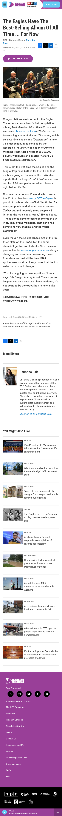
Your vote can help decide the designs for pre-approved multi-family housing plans (41, 494)
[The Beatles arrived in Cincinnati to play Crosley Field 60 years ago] (13, 514)
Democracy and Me (15, 745)
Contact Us (11, 738)
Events (9, 732)
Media (27, 509)
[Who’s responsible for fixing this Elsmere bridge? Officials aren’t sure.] (13, 468)
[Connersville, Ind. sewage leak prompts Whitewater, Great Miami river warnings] (13, 560)
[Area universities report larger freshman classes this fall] (13, 606)
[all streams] (58, 812)
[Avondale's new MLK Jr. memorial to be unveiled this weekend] (13, 583)
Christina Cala (29, 372)
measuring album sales (35, 250)
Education (29, 601)
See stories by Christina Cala (36, 414)
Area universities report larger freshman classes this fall (40, 607)
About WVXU (12, 713)
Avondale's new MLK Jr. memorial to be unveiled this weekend (39, 586)
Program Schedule (14, 720)
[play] (4, 812)
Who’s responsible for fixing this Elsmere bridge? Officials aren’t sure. (41, 471)
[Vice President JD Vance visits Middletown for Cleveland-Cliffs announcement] (13, 446)
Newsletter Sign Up (15, 726)
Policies (9, 751)
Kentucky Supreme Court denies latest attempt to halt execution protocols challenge (41, 654)
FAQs (8, 770)
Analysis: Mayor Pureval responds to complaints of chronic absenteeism (38, 540)
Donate (52, 4)
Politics (27, 440)
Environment (30, 555)
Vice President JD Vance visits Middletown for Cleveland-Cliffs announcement (40, 448)
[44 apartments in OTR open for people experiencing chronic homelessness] (13, 629)
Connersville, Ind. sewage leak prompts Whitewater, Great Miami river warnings (40, 563)
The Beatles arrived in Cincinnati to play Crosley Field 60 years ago (41, 517)
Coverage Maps (13, 764)
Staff (8, 776)
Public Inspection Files (16, 757)
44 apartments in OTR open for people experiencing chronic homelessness (40, 631)
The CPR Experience (15, 707)
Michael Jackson (26, 131)
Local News (29, 463)
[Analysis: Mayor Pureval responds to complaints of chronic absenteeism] (13, 537)
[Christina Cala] (10, 376)
